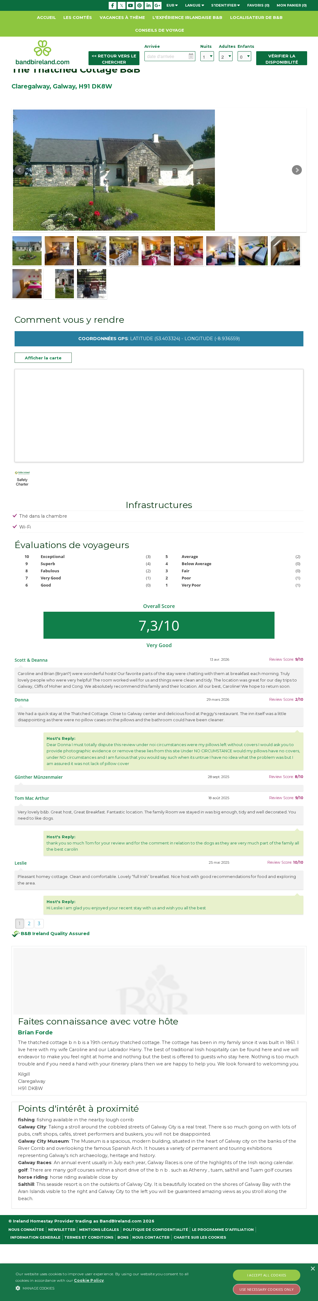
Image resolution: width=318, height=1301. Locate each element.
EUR (170, 5)
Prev (20, 170)
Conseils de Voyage (159, 30)
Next (297, 170)
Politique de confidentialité (155, 1229)
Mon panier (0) (292, 5)
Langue (193, 5)
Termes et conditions (88, 1237)
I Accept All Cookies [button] (266, 1275)
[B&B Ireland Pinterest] (139, 5)
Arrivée (152, 46)
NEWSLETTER (61, 1229)
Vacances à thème (122, 17)
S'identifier (224, 5)
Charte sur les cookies (200, 1237)
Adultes (226, 46)
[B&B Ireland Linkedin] (148, 5)
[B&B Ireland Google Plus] (157, 5)
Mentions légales (99, 1229)
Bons (123, 1237)
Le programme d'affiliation (223, 1229)
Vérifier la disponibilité (282, 59)
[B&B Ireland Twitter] (121, 5)
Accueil (46, 17)
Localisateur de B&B (256, 17)
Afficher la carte (43, 357)
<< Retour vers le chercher (114, 59)
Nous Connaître (26, 1229)
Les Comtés (77, 17)
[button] (109, 1288)
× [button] (312, 1269)
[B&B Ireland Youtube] (130, 5)
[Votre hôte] (159, 981)
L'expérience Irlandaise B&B (187, 17)
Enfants (244, 46)
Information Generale (35, 1237)
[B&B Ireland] (42, 52)
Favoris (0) (258, 5)
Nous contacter (151, 1237)
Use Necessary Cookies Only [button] (266, 1289)
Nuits (206, 46)
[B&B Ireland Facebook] (112, 5)
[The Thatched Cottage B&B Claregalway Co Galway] (27, 250)
